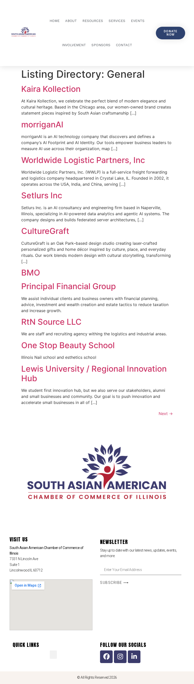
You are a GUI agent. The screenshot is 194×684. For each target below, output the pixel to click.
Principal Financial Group (68, 286)
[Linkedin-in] (134, 656)
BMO (30, 273)
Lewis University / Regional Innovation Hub (94, 373)
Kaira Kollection (51, 89)
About (71, 21)
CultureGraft (45, 231)
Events (137, 21)
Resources (92, 21)
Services (117, 21)
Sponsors (100, 45)
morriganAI (42, 124)
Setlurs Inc (41, 195)
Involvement (74, 45)
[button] (53, 654)
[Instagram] (120, 656)
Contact (124, 45)
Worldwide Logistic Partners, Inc (83, 160)
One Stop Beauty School (68, 345)
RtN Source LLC (51, 322)
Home (55, 21)
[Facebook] (106, 656)
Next (166, 413)
